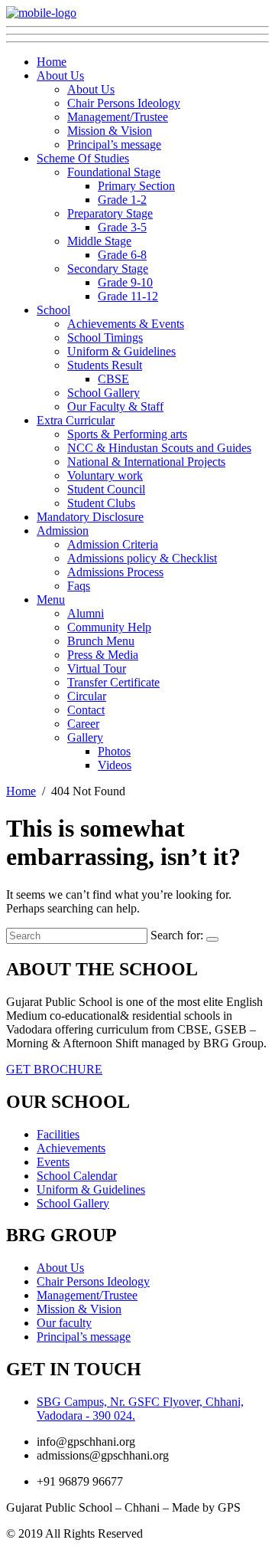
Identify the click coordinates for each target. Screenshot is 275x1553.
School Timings (105, 337)
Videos (114, 765)
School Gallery (103, 392)
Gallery (85, 737)
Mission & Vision (109, 130)
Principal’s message (114, 144)
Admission (63, 530)
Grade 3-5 (122, 227)
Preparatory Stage (110, 213)
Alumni (85, 613)
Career (83, 723)
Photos (114, 751)
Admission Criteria (112, 544)
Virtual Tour (96, 668)
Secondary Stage (107, 268)
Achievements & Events (125, 323)
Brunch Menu (100, 640)
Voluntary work (105, 475)
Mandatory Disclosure (90, 516)
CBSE (113, 378)
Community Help (109, 627)
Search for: (176, 935)
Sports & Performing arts (127, 434)
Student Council (106, 489)
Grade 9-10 (125, 282)
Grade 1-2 (122, 199)
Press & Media (102, 654)
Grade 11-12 (128, 296)
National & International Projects (146, 461)
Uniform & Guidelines (121, 351)
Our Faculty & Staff (115, 406)
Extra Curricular (76, 420)
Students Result (104, 365)
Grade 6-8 (122, 254)
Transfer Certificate (113, 682)
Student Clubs (101, 502)
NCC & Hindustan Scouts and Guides (159, 447)
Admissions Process (115, 571)
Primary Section (136, 185)
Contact (86, 709)
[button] (54, 1069)
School (53, 309)
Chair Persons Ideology (123, 103)
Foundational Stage (113, 172)
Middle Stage (99, 240)
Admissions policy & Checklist (142, 558)
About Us (60, 75)
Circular (86, 696)
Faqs (78, 585)
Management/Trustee (117, 116)
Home (51, 61)
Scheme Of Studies (83, 158)
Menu (51, 599)
